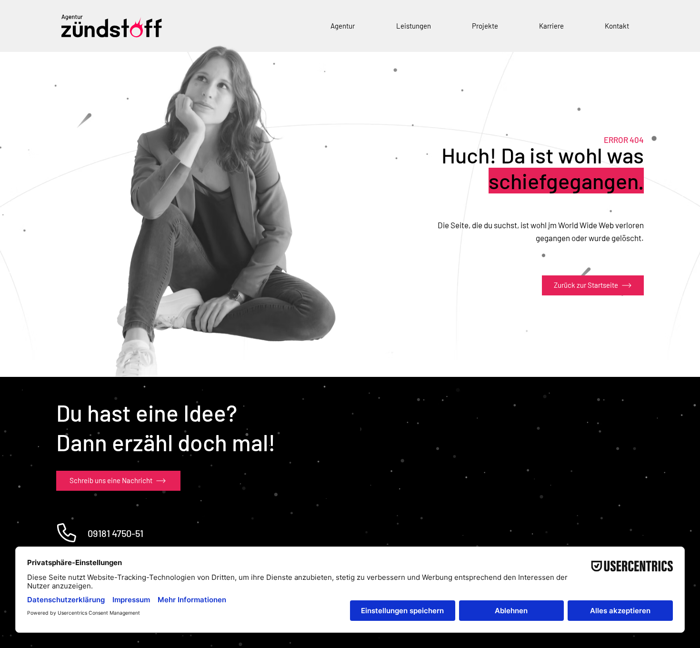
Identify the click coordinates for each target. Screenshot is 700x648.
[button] (342, 26)
